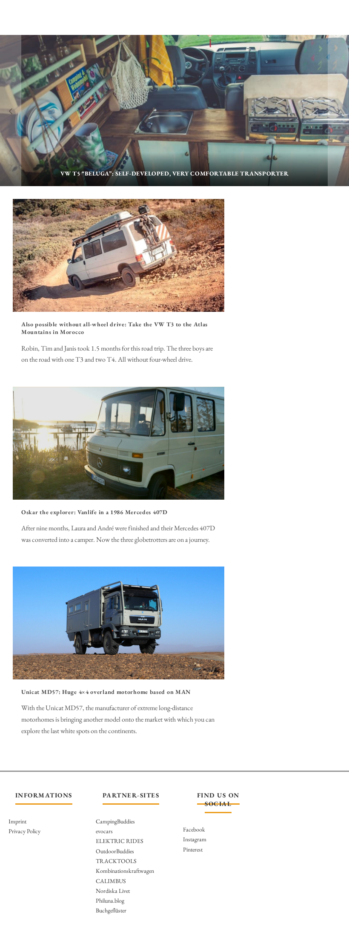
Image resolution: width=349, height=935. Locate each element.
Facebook (194, 829)
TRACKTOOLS (116, 861)
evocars (104, 831)
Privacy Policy (24, 831)
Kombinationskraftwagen (125, 871)
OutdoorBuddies (115, 851)
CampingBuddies (115, 821)
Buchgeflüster (111, 910)
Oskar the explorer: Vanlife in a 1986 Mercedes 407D (94, 512)
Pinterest (193, 849)
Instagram (194, 839)
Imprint (17, 821)
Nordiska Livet (113, 891)
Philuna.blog (110, 900)
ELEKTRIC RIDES (119, 841)
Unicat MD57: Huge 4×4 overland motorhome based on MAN (106, 692)
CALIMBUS (111, 881)
